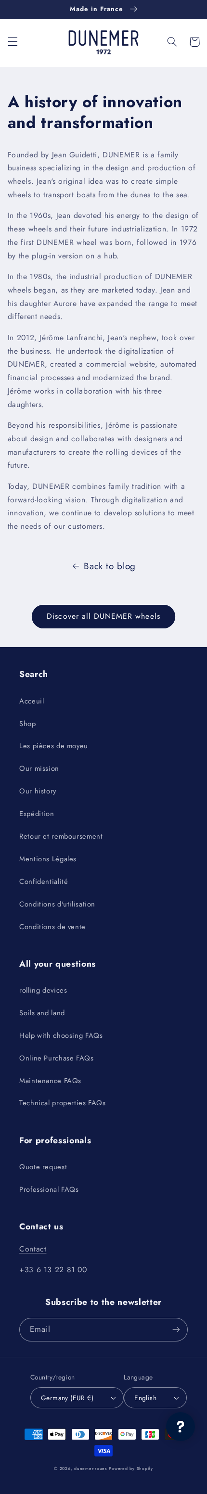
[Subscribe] (176, 1329)
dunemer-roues (90, 1468)
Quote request (43, 1167)
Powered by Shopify (131, 1468)
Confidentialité (43, 881)
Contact (32, 1248)
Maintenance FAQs (50, 1080)
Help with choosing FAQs (61, 1035)
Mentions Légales (48, 859)
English (145, 1398)
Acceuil (31, 701)
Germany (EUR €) (67, 1398)
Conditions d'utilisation (57, 904)
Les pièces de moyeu (53, 746)
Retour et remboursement (61, 836)
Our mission (39, 768)
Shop (27, 723)
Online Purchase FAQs (56, 1058)
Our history (37, 791)
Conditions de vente (52, 926)
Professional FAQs (49, 1189)
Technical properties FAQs (62, 1103)
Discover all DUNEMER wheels (103, 616)
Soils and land (42, 1013)
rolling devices (43, 990)
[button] (12, 42)
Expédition (36, 813)
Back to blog (110, 566)
